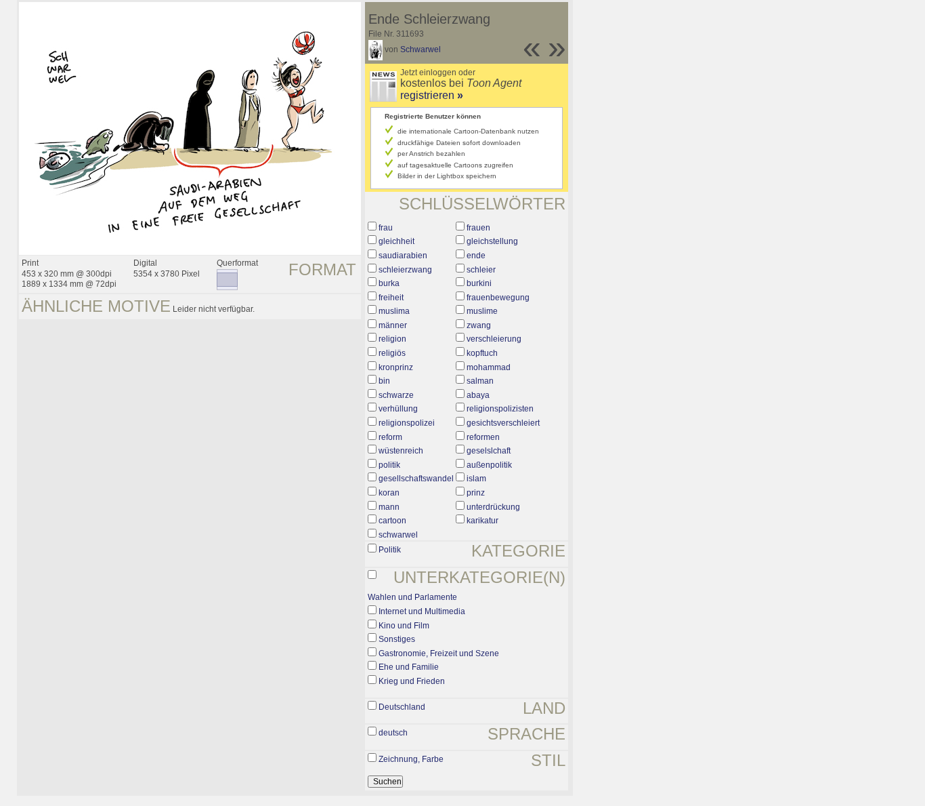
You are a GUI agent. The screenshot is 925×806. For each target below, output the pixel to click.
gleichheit (396, 241)
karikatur (482, 520)
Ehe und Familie (409, 667)
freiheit (391, 297)
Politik (390, 550)
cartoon (392, 520)
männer (393, 325)
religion (392, 339)
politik (389, 465)
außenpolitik (489, 465)
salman (480, 381)
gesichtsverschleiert (503, 423)
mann (389, 507)
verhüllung (398, 409)
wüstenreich (401, 451)
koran (389, 493)
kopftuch (482, 353)
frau (386, 228)
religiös (392, 353)
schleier (481, 270)
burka (389, 283)
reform (390, 437)
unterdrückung (493, 507)
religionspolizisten (500, 409)
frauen (478, 228)
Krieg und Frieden (412, 681)
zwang (479, 325)
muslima (394, 311)
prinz (476, 493)
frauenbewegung (498, 297)
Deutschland (402, 707)
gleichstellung (492, 241)
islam (476, 478)
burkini (479, 283)
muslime (482, 311)
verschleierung (494, 339)
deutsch (393, 733)
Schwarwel (420, 49)
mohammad (489, 367)
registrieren (431, 95)
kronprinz (396, 367)
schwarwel (398, 535)
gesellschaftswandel (416, 478)
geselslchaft (489, 451)
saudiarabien (403, 255)
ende (476, 255)
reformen (483, 437)
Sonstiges (397, 639)
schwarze (396, 395)
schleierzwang (405, 270)
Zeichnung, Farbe (411, 759)
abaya (478, 395)
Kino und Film (404, 625)
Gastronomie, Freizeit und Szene (439, 653)
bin (384, 381)
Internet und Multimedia (422, 611)
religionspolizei (407, 423)
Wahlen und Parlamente (412, 597)
